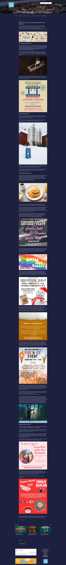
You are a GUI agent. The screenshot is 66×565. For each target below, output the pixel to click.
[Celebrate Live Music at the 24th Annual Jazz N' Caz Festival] (33, 529)
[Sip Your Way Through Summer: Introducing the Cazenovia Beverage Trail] (45, 529)
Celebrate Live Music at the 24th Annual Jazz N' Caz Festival (32, 534)
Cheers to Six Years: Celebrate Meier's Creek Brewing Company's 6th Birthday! (20, 534)
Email (17, 551)
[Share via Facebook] (19, 519)
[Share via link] (24, 519)
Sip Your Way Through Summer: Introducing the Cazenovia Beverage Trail (45, 534)
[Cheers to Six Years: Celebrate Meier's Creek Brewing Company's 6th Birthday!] (20, 529)
